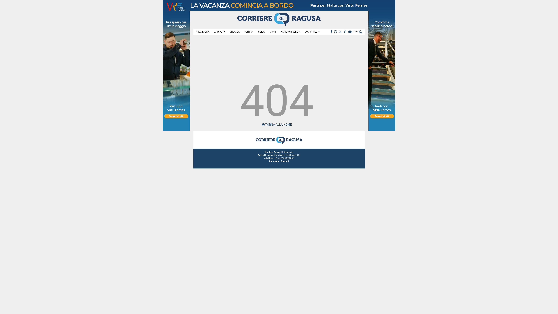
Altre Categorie (289, 32)
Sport (273, 32)
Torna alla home (278, 124)
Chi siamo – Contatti (279, 161)
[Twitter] (340, 31)
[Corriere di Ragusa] (279, 25)
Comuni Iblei (311, 32)
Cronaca (235, 32)
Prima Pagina (202, 32)
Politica (249, 32)
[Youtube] (350, 31)
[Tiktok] (345, 31)
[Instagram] (335, 31)
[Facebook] (331, 31)
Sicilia (261, 32)
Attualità (219, 32)
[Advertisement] (279, 57)
